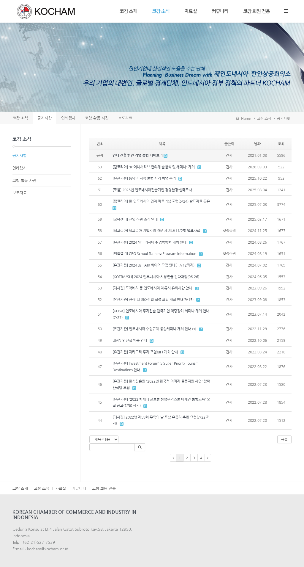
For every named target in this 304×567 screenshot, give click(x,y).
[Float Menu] (286, 9)
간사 (229, 155)
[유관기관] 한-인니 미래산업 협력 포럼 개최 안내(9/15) (153, 299)
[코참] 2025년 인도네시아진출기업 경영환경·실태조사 (152, 190)
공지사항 (283, 118)
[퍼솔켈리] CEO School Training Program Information (154, 253)
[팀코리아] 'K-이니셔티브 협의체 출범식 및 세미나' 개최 (154, 167)
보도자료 (19, 192)
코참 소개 (128, 11)
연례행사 (19, 168)
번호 (99, 144)
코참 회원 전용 (256, 11)
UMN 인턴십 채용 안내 (130, 340)
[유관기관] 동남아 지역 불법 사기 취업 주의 (144, 178)
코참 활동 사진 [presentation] (97, 118)
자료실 (190, 11)
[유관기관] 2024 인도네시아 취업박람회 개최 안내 (149, 242)
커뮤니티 (220, 11)
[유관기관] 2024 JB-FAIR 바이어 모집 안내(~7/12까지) (153, 265)
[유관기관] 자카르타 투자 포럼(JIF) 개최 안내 (145, 352)
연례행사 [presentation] (68, 118)
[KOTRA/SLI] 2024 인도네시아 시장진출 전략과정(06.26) (156, 277)
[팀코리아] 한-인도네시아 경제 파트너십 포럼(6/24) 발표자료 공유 (161, 201)
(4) (194, 329)
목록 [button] (284, 439)
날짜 (257, 144)
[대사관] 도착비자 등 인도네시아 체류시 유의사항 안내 (152, 288)
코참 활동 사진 (24, 180)
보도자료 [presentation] (125, 118)
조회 (281, 144)
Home (245, 118)
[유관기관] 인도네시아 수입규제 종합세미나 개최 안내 (152, 329)
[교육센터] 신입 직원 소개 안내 (135, 219)
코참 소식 (161, 11)
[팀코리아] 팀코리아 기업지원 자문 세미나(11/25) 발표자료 (156, 230)
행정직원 (229, 230)
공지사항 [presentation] (44, 118)
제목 (162, 144)
